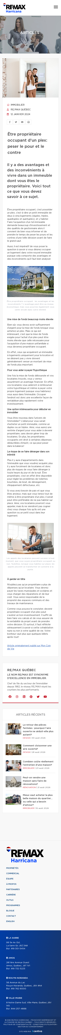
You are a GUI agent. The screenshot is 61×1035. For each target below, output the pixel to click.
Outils (9, 900)
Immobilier (17, 105)
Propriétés (12, 868)
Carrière (11, 895)
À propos (11, 884)
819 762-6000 (18, 989)
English (10, 921)
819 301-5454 (18, 949)
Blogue (10, 911)
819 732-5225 (18, 969)
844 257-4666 (18, 1009)
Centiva (37, 1031)
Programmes (13, 905)
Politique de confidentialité (17, 1024)
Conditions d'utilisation (44, 1024)
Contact (11, 916)
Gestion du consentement (30, 1026)
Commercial (12, 873)
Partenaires (13, 889)
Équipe (9, 879)
